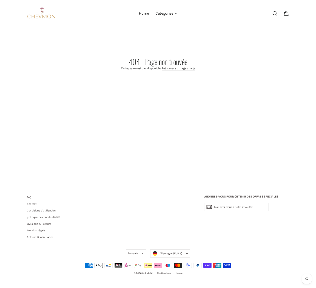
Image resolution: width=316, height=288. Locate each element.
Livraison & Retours (39, 223)
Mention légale (36, 230)
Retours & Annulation (40, 237)
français (133, 253)
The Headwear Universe (170, 273)
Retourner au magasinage (178, 68)
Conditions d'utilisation (41, 210)
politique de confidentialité (43, 217)
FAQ (29, 197)
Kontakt (32, 203)
